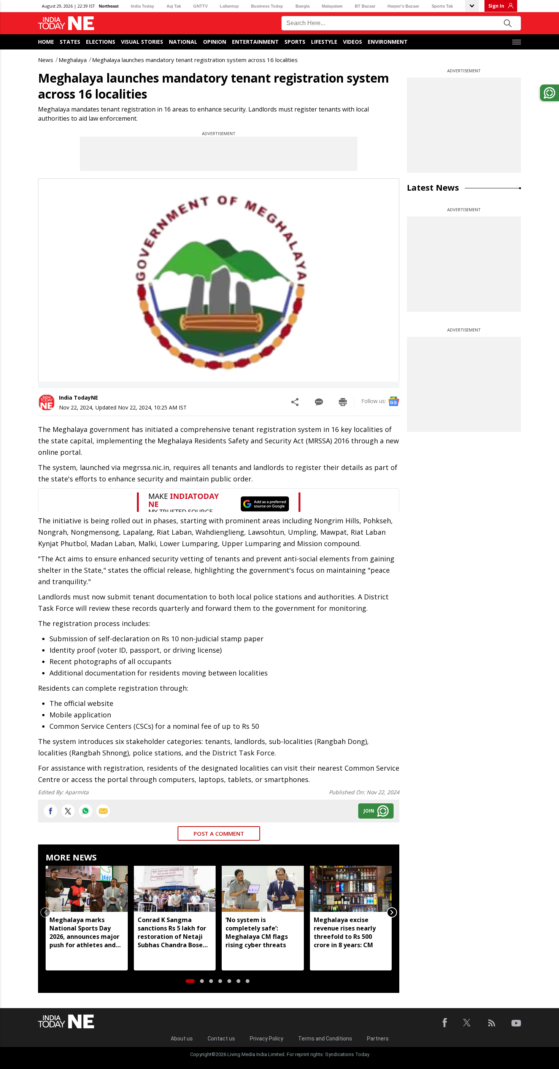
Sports (294, 41)
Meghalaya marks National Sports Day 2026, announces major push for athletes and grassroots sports (84, 932)
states (70, 41)
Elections (100, 41)
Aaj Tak (174, 6)
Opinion (214, 41)
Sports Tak (442, 6)
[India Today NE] (66, 23)
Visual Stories (142, 41)
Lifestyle (324, 41)
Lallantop (229, 6)
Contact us (221, 1039)
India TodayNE (78, 397)
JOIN (369, 811)
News (45, 60)
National (183, 41)
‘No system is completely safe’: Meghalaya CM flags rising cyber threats (257, 932)
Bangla (302, 6)
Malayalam (332, 6)
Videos (352, 41)
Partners (378, 1039)
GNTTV (200, 6)
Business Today (267, 6)
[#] (85, 811)
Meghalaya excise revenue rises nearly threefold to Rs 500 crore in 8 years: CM (345, 932)
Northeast (109, 6)
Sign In (496, 6)
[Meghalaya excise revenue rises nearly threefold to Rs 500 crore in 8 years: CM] (351, 889)
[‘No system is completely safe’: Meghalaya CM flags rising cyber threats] (263, 889)
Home (46, 41)
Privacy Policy (266, 1039)
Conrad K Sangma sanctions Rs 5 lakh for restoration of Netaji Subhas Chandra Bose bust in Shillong (172, 932)
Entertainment (255, 41)
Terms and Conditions (325, 1039)
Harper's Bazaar (403, 6)
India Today (142, 6)
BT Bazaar (365, 6)
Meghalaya (73, 60)
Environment (388, 41)
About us (182, 1039)
